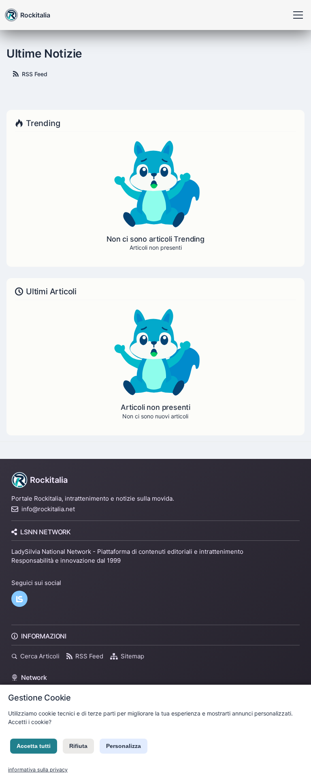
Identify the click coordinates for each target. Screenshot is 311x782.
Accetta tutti (34, 746)
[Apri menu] (298, 15)
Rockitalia (49, 480)
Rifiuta (78, 746)
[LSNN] (19, 599)
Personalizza (123, 746)
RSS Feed (34, 74)
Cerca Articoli (40, 656)
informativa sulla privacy (38, 770)
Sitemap (132, 656)
